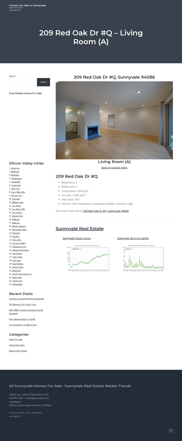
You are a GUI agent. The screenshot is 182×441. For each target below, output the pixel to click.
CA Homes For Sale (16, 412)
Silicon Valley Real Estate (35, 395)
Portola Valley (19, 243)
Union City (17, 281)
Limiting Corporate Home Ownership (26, 299)
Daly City (15, 189)
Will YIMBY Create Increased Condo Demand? (26, 312)
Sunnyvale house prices (77, 238)
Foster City (16, 196)
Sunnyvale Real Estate (80, 228)
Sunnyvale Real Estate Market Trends (98, 386)
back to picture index (114, 167)
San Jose (17, 260)
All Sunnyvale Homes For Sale (35, 386)
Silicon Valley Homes (34, 412)
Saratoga (16, 271)
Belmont (15, 172)
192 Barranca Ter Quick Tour (22, 305)
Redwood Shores (21, 250)
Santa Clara (17, 267)
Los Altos (16, 206)
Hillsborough (17, 202)
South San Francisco (22, 274)
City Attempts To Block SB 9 (23, 325)
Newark (16, 233)
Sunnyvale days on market (133, 238)
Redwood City (19, 247)
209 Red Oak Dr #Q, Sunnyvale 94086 (106, 211)
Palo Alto (17, 240)
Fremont (16, 199)
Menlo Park (17, 216)
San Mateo (18, 264)
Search (12, 76)
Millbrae (16, 219)
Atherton (15, 168)
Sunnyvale (17, 277)
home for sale (15, 339)
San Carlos (17, 257)
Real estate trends (18, 351)
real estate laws (16, 345)
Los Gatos (17, 213)
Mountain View (19, 230)
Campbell (15, 182)
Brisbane (15, 175)
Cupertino (16, 185)
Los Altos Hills (18, 209)
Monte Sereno (19, 226)
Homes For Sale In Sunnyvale (27, 5)
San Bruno (17, 254)
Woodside (17, 284)
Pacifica (15, 237)
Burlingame (17, 179)
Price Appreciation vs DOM (22, 319)
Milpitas (16, 223)
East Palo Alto (18, 192)
